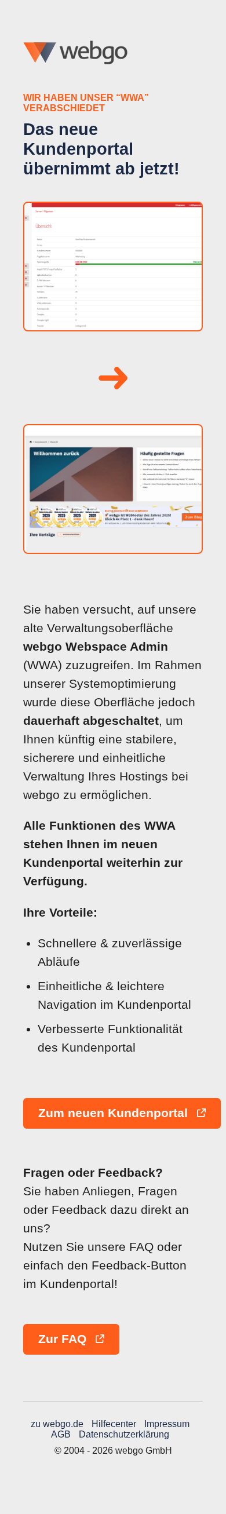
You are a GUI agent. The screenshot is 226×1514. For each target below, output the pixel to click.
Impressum (166, 1424)
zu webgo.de (57, 1424)
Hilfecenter (114, 1424)
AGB (61, 1434)
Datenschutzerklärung (124, 1434)
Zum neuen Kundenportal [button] (114, 1113)
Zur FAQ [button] (64, 1339)
